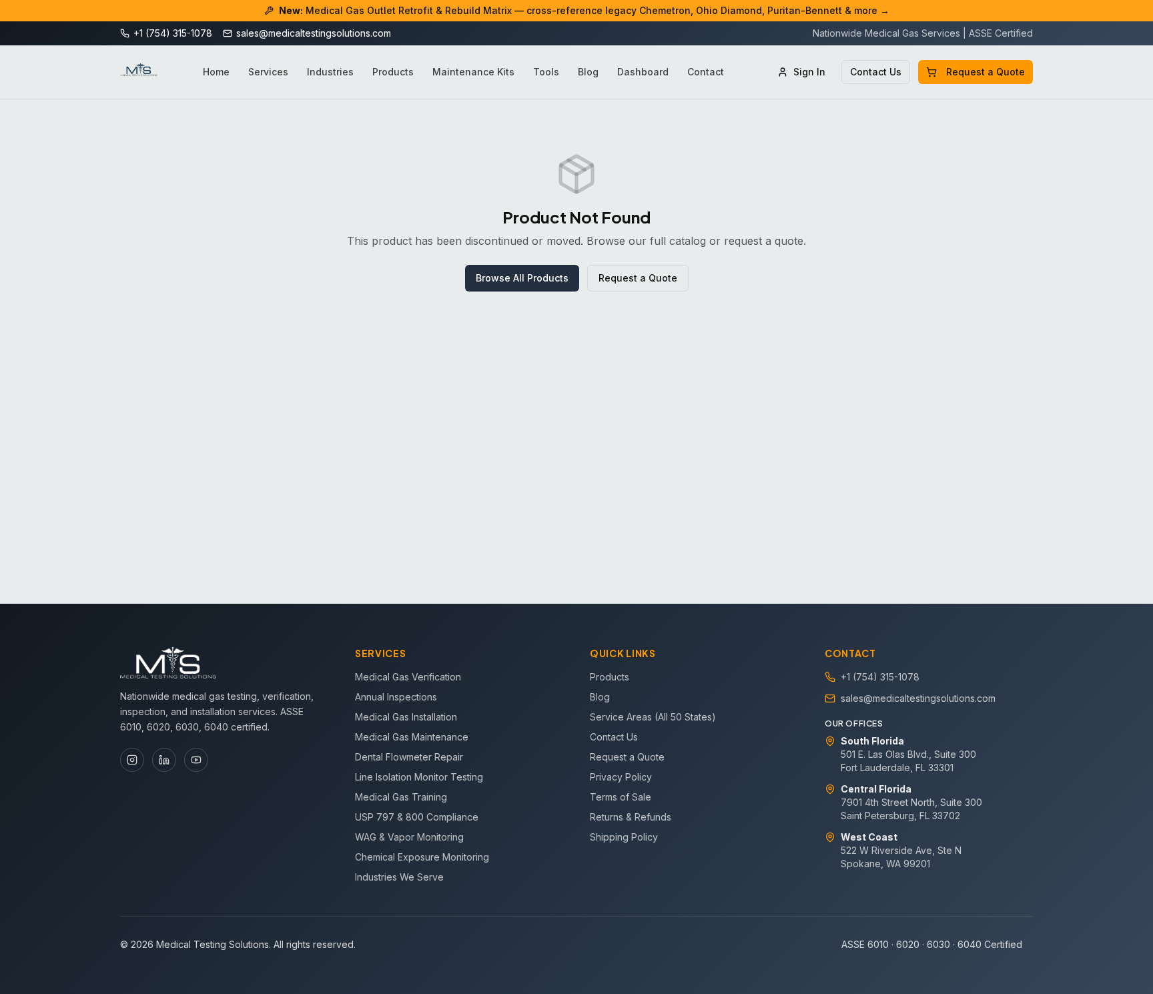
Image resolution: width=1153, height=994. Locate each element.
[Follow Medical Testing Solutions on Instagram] (132, 760)
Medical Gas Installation (406, 716)
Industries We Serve (399, 877)
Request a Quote (985, 71)
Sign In (809, 71)
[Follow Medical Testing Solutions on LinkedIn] (164, 760)
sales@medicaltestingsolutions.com (918, 698)
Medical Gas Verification (408, 676)
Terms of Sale (620, 797)
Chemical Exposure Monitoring (422, 857)
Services (268, 71)
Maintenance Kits (473, 71)
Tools (546, 71)
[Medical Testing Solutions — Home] (138, 72)
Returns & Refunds (630, 817)
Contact (705, 71)
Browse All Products (522, 278)
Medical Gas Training (401, 797)
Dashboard (643, 71)
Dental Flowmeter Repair (409, 757)
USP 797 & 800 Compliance (416, 817)
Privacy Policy (621, 777)
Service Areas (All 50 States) (653, 716)
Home (216, 71)
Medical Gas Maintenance (411, 736)
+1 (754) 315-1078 (880, 676)
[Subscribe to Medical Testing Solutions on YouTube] (196, 760)
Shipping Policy (624, 837)
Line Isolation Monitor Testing (419, 777)
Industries (330, 71)
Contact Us (875, 71)
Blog (588, 71)
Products (393, 71)
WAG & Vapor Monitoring (409, 837)
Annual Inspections (396, 696)
